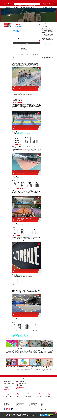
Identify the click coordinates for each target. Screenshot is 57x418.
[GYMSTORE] (8, 3)
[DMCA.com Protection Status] (50, 415)
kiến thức (33, 7)
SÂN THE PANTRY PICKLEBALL (18, 26)
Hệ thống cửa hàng (44, 7)
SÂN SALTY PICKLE (16, 31)
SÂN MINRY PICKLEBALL (17, 27)
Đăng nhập (50, 7)
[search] (39, 4)
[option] (11, 347)
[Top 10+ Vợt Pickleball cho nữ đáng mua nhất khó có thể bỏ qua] (23, 343)
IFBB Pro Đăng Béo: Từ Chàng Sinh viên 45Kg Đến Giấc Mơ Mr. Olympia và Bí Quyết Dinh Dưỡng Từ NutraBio (11, 367)
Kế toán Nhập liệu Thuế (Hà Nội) (46, 28)
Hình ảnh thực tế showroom (7, 388)
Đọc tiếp (7, 353)
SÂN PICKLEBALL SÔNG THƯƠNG (18, 30)
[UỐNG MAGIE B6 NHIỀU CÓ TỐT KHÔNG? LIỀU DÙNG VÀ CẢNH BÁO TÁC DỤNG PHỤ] (23, 362)
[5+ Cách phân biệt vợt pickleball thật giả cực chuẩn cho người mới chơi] (11, 343)
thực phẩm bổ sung (7, 7)
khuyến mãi (22, 7)
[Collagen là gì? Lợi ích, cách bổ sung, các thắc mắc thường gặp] (47, 362)
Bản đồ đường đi (7, 389)
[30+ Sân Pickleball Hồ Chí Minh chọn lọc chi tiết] (35, 343)
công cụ (38, 7)
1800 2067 (45, 4)
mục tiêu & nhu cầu (15, 7)
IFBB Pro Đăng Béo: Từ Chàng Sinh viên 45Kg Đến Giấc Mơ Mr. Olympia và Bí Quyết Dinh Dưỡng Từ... (47, 31)
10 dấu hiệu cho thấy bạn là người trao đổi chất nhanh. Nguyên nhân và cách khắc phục (47, 35)
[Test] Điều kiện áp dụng (45, 26)
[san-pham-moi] (7, 25)
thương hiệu (28, 7)
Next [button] (52, 348)
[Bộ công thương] (44, 415)
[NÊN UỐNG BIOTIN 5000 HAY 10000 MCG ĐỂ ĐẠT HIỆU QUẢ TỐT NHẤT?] (35, 362)
